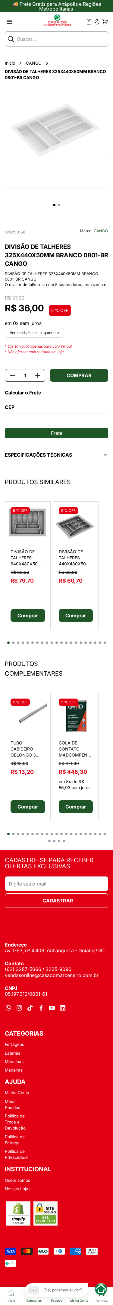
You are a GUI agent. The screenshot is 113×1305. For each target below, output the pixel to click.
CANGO (34, 63)
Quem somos (17, 1180)
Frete (56, 433)
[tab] (8, 642)
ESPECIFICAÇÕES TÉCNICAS (38, 455)
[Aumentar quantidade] (37, 375)
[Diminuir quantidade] (12, 375)
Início (10, 63)
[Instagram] (19, 1007)
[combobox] (56, 39)
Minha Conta (17, 1092)
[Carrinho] (105, 22)
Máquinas (14, 1061)
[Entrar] (89, 21)
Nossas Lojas (17, 1188)
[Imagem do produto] (27, 524)
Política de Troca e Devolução (15, 1122)
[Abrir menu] (9, 22)
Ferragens (14, 1044)
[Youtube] (51, 1007)
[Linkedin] (62, 1007)
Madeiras (14, 1070)
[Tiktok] (30, 1007)
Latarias (12, 1053)
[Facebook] (41, 1007)
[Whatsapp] (8, 1007)
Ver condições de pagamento (34, 332)
